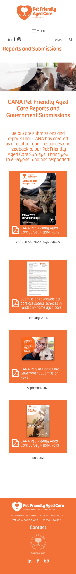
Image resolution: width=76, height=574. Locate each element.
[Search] (70, 39)
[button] (38, 204)
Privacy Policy (52, 520)
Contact (38, 527)
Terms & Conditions (25, 520)
